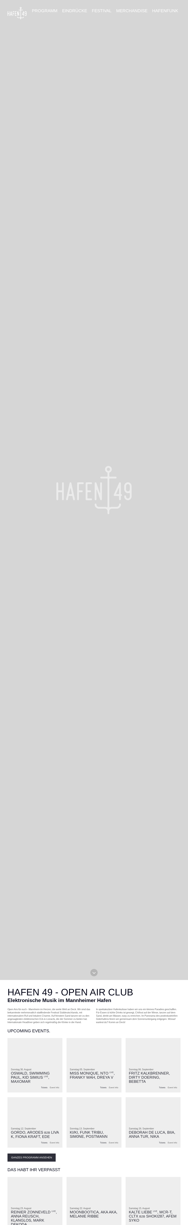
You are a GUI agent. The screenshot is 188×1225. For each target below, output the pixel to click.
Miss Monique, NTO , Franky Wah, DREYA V (92, 1075)
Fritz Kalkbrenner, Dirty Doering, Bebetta (149, 1077)
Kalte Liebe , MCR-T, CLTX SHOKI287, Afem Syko (153, 1216)
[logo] (17, 13)
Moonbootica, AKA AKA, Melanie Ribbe (93, 1214)
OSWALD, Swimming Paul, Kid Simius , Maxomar (30, 1077)
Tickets (44, 1087)
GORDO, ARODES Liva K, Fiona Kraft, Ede (35, 1134)
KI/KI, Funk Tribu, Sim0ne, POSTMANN (89, 1134)
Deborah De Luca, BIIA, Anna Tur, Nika (152, 1134)
